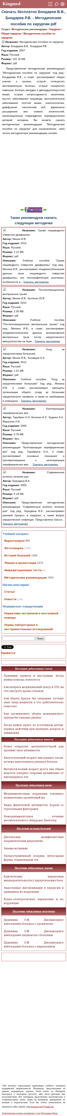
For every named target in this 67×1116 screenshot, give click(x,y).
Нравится (8, 653)
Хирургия (54, 29)
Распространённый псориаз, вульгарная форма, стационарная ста (34, 857)
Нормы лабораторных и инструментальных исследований (28, 627)
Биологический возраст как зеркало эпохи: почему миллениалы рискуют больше (34, 759)
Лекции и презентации (20, 563)
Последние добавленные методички (34, 911)
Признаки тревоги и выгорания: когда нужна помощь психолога (34, 677)
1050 (50, 577)
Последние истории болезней (34, 828)
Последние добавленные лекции (34, 868)
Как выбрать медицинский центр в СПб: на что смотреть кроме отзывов (34, 689)
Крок (55, 1113)
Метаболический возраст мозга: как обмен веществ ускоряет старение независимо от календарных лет (34, 773)
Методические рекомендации (29, 29)
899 (27, 540)
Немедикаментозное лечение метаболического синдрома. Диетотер (34, 818)
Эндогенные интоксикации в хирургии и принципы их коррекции (34, 889)
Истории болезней (17, 555)
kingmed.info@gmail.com (42, 1106)
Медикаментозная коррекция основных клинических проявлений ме (34, 795)
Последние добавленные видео (34, 785)
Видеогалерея (14, 540)
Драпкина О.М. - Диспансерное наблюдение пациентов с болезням (34, 933)
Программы (46, 1113)
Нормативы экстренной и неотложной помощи (31, 615)
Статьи (9, 591)
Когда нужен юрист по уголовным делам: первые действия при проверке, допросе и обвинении (34, 729)
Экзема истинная (16, 848)
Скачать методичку (36, 281)
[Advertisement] (33, 170)
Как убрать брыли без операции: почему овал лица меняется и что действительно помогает (34, 702)
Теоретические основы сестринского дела (21, 1113)
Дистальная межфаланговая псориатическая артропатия (34, 839)
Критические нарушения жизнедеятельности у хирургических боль (34, 878)
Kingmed (11, 3)
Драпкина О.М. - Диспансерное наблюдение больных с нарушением (34, 944)
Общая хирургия (11, 33)
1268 (34, 555)
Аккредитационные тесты (23, 570)
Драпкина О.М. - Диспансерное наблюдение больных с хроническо (34, 921)
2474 (40, 562)
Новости (10, 599)
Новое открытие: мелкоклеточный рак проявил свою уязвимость (34, 748)
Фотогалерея (13, 548)
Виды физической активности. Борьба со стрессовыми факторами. (34, 807)
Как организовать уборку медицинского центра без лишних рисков (34, 715)
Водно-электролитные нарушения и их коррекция (34, 901)
